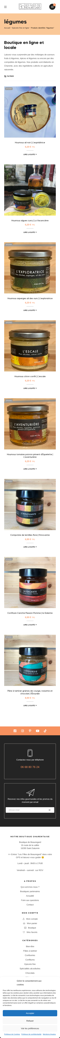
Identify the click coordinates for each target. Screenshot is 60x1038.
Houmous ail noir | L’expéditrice (30, 143)
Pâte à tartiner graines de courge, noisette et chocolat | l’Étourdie (30, 692)
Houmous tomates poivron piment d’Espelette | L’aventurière (30, 456)
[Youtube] (37, 731)
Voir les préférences (30, 1028)
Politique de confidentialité (31, 1034)
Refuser (30, 1021)
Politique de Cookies (12, 1034)
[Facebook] (15, 731)
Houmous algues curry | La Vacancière (30, 221)
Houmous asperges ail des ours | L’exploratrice (30, 299)
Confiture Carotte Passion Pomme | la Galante (30, 613)
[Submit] (49, 810)
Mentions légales (49, 1034)
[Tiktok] (45, 731)
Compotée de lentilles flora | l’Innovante (30, 535)
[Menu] (7, 7)
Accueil (7, 28)
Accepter (30, 1013)
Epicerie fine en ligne (20, 28)
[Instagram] (22, 731)
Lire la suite (29, 154)
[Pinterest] (30, 731)
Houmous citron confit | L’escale (30, 377)
